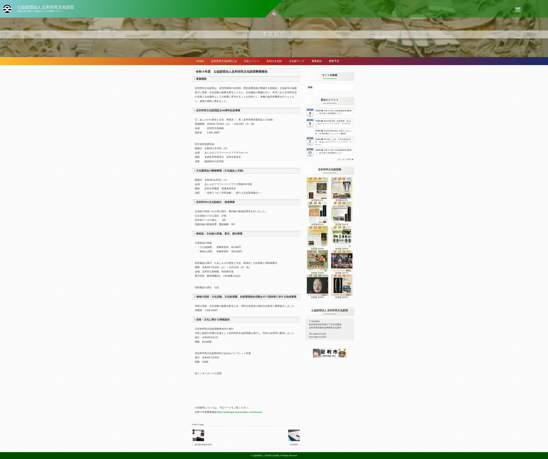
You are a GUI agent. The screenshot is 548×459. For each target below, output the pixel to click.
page (202, 424)
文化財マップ (296, 61)
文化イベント (251, 61)
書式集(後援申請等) (202, 444)
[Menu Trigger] (518, 10)
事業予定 (334, 61)
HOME (200, 61)
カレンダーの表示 (345, 159)
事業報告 (317, 61)
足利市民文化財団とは (224, 61)
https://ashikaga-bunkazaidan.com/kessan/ (239, 412)
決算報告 (295, 444)
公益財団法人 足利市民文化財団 (45, 7)
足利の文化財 (274, 61)
